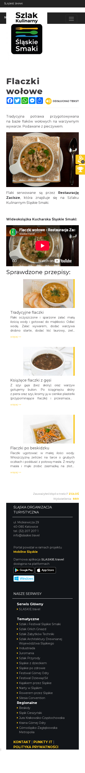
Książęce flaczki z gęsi (30, 380)
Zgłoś (74, 493)
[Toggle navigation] (71, 19)
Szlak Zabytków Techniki (36, 634)
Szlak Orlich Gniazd (32, 629)
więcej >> (15, 336)
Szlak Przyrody (29, 658)
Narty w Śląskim (30, 688)
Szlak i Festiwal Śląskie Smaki (40, 624)
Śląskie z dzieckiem (33, 663)
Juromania (26, 653)
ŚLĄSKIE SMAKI (13, 3)
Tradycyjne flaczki (27, 312)
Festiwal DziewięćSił (33, 678)
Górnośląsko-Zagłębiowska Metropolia (38, 730)
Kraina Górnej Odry (32, 723)
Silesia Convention (32, 698)
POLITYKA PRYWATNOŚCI (35, 747)
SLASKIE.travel (29, 609)
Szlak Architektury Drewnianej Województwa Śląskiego (40, 641)
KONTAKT (22, 742)
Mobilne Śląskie (25, 552)
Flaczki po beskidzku (29, 448)
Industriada (27, 648)
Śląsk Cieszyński (30, 713)
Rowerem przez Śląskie (36, 693)
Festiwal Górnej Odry (34, 673)
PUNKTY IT (42, 742)
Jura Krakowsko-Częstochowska (42, 718)
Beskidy (24, 708)
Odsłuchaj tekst (66, 101)
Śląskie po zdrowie (32, 668)
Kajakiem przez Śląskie (35, 683)
